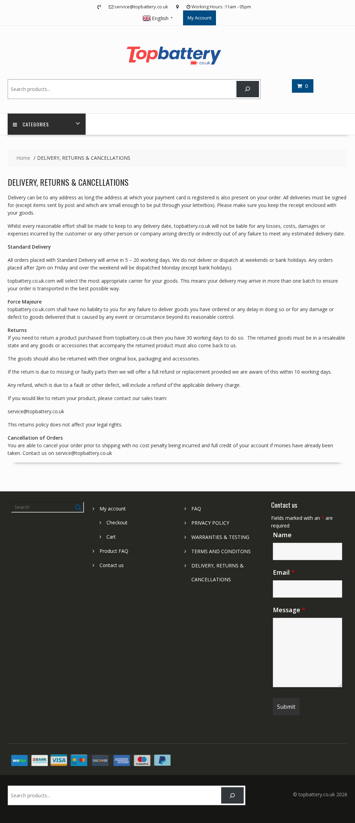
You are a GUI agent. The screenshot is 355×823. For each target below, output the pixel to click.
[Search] (247, 89)
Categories (36, 124)
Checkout (117, 522)
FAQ (196, 508)
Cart (111, 536)
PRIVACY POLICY (210, 522)
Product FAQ (113, 551)
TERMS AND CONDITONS (221, 551)
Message (289, 610)
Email (284, 572)
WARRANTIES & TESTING (220, 537)
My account (112, 508)
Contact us (111, 565)
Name (282, 535)
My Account (199, 18)
